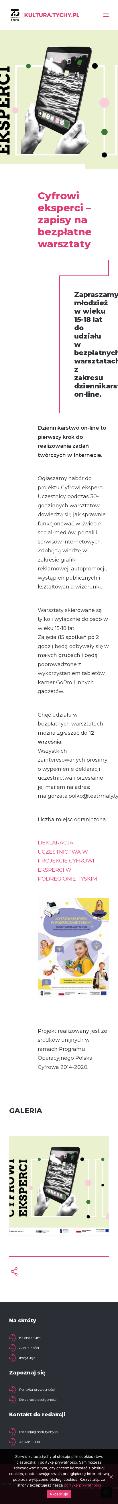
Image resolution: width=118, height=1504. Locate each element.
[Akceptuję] (111, 1477)
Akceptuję (59, 1494)
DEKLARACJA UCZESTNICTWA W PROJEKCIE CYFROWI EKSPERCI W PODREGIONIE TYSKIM (67, 861)
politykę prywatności (82, 1485)
